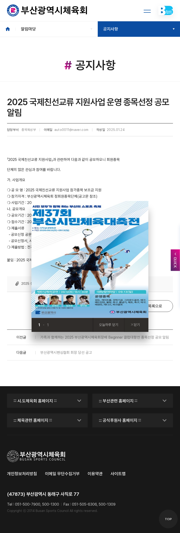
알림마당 (28, 28)
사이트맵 (118, 473)
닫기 (137, 325)
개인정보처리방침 (22, 473)
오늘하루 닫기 (108, 325)
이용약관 (95, 473)
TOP (168, 519)
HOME (7, 29)
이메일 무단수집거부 (62, 473)
